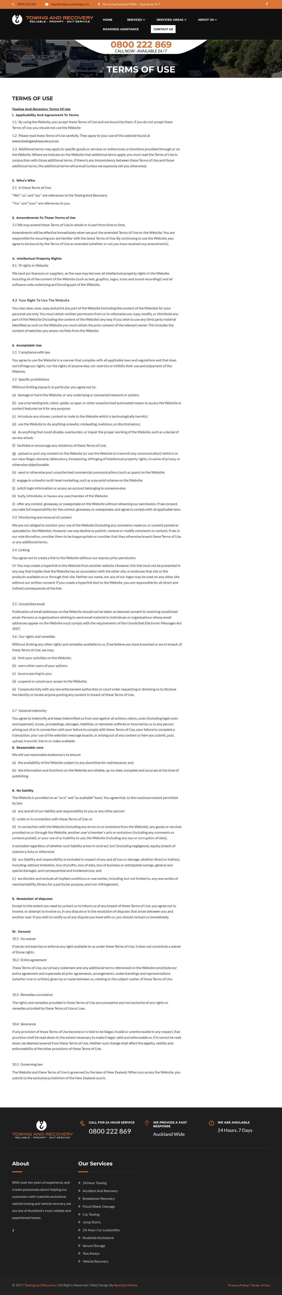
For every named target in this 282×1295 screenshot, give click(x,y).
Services (134, 19)
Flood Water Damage (99, 1206)
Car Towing (91, 1214)
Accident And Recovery (100, 1191)
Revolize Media (125, 1285)
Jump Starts (92, 1222)
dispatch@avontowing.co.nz (70, 4)
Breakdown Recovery (99, 1198)
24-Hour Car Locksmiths (101, 1230)
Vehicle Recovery (95, 1261)
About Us (206, 19)
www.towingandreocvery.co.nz (35, 141)
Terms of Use (260, 1285)
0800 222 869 (26, 4)
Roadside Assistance (121, 29)
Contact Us (163, 29)
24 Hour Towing (95, 1183)
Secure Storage (94, 1245)
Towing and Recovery (40, 1285)
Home (107, 19)
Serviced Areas (170, 19)
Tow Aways (91, 1253)
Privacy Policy (238, 1285)
